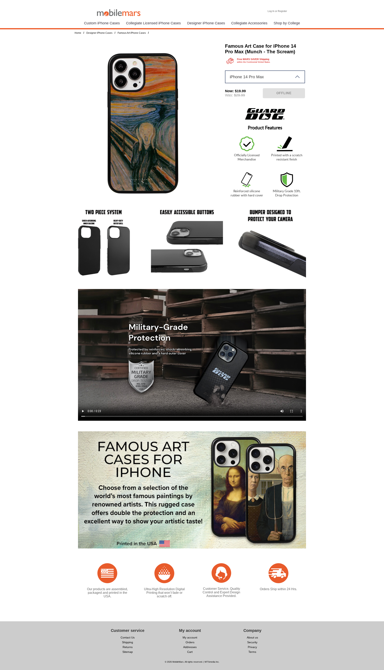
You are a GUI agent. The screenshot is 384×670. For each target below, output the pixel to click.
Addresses (190, 647)
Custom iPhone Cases (102, 23)
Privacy (252, 647)
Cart (190, 651)
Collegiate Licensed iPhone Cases (153, 23)
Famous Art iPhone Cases (132, 33)
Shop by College (287, 23)
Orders (190, 642)
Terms (252, 651)
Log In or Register (277, 11)
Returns (128, 647)
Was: (229, 95)
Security (252, 642)
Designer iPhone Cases (206, 23)
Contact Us (128, 637)
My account (190, 637)
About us (252, 637)
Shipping (127, 642)
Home (78, 33)
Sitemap (127, 651)
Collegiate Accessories (249, 23)
